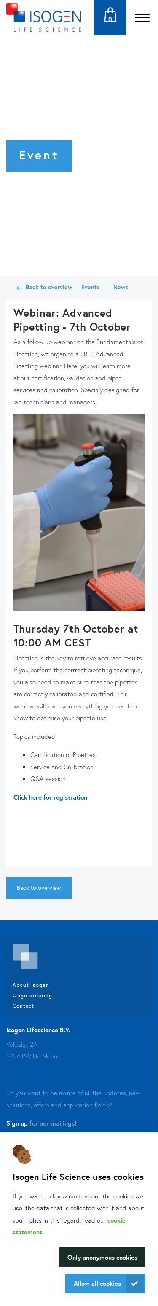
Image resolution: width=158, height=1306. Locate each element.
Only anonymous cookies (102, 1257)
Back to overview (49, 287)
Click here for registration (50, 797)
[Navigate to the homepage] (43, 17)
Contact (23, 1005)
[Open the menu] (142, 17)
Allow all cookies (97, 1283)
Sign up (17, 1123)
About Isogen (31, 984)
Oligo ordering (32, 995)
